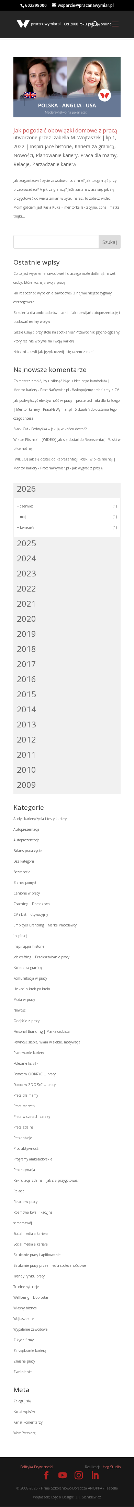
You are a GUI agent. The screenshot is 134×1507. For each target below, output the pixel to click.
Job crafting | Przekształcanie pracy (41, 957)
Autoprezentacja (26, 829)
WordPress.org (24, 1432)
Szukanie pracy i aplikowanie (36, 1254)
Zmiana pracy (24, 1361)
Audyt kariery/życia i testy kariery (40, 818)
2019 (26, 633)
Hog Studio (112, 1466)
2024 (26, 558)
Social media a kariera (30, 1233)
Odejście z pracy (26, 1020)
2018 (26, 648)
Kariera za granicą (94, 146)
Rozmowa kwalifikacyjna (33, 1212)
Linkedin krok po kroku (32, 988)
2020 (26, 618)
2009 (26, 784)
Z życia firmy (23, 1339)
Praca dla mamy (98, 155)
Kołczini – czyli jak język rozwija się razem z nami (53, 351)
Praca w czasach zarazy (31, 1116)
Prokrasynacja (24, 1169)
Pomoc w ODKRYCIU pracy (34, 1074)
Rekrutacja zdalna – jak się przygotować (45, 1180)
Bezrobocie (21, 871)
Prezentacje (22, 1137)
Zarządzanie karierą (54, 164)
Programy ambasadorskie (32, 1159)
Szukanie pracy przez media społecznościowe (49, 1265)
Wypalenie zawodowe (30, 1329)
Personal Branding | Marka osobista (41, 1031)
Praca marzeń (24, 1105)
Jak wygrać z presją (87, 468)
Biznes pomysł (24, 882)
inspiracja (21, 935)
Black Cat (20, 429)
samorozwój (22, 1222)
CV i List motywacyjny (30, 914)
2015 (26, 694)
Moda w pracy (24, 999)
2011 (26, 754)
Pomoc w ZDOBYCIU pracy (34, 1084)
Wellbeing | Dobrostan (31, 1297)
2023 (26, 573)
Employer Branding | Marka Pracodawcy (45, 925)
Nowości (23, 155)
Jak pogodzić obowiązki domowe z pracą (65, 130)
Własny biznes (24, 1308)
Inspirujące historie (51, 146)
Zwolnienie (22, 1371)
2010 (26, 769)
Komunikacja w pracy (30, 978)
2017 (26, 663)
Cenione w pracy (26, 893)
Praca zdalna (23, 1127)
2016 (26, 679)
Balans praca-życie (27, 850)
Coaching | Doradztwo (31, 903)
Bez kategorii (23, 861)
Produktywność (25, 1148)
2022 (26, 588)
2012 (26, 739)
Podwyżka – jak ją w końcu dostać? (59, 429)
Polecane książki (26, 1063)
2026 (26, 488)
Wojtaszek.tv (23, 1318)
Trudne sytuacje (26, 1286)
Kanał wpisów (24, 1411)
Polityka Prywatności (36, 1466)
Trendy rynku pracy (29, 1276)
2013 (26, 724)
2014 (26, 709)
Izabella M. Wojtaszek (76, 137)
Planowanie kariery (57, 155)
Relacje (21, 164)
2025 (26, 543)
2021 (26, 603)
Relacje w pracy (25, 1201)
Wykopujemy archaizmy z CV (95, 389)
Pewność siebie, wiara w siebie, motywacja (46, 1042)
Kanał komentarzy (28, 1422)
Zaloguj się (22, 1401)
